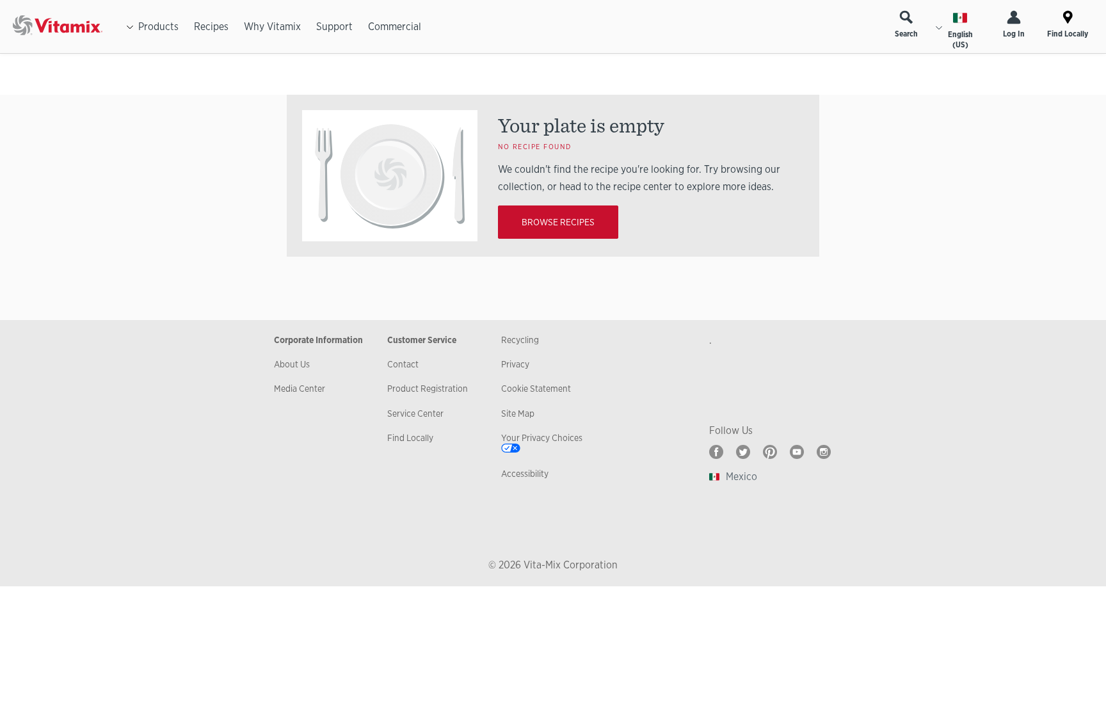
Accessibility (525, 473)
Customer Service (421, 340)
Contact (403, 364)
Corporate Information (318, 340)
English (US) (960, 39)
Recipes (211, 26)
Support (334, 26)
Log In (1014, 34)
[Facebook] (716, 452)
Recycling (520, 340)
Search (906, 34)
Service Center (415, 413)
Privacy (515, 364)
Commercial (394, 26)
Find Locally (1067, 34)
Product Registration (427, 388)
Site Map (517, 413)
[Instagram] (824, 452)
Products (158, 26)
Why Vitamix (272, 26)
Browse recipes (558, 222)
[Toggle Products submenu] (130, 26)
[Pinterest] (770, 452)
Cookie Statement (536, 388)
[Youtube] (797, 452)
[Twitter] (743, 452)
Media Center (299, 388)
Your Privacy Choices (541, 438)
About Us (292, 364)
